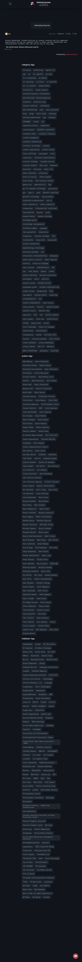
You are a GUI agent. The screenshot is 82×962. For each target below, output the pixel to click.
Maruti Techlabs (29, 513)
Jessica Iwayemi (29, 462)
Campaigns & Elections (49, 667)
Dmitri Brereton (42, 427)
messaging (54, 256)
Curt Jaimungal (42, 687)
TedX (40, 858)
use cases (54, 339)
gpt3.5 (31, 193)
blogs (31, 114)
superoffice (27, 847)
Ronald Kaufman (51, 575)
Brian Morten (39, 392)
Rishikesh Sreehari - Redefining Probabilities (36, 806)
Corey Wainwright (30, 412)
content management (30, 138)
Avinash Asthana (29, 377)
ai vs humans (29, 86)
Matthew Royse (28, 521)
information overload (46, 208)
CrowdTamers (27, 687)
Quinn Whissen (28, 564)
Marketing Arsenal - (48, 763)
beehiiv (26, 381)
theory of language (46, 327)
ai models (42, 78)
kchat (48, 212)
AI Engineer (27, 648)
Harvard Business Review (33, 718)
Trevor (52, 622)
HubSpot (26, 722)
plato (36, 279)
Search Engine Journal (34, 821)
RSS (9, 34)
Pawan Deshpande (29, 551)
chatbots (52, 117)
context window (48, 150)
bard (41, 110)
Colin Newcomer (51, 408)
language (43, 228)
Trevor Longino (29, 626)
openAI (35, 790)
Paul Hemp (53, 548)
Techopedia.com (43, 854)
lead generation (29, 232)
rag (51, 291)
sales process (28, 307)
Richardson (27, 802)
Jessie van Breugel (46, 462)
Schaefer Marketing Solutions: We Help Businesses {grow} (39, 816)
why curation (30, 350)
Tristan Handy (43, 626)
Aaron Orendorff (41, 361)
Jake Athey (27, 458)
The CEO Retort (41, 862)
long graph (52, 240)
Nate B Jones (50, 536)
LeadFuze (26, 755)
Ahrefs (37, 644)
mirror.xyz (46, 774)
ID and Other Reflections (33, 725)
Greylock (39, 710)
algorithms (44, 86)
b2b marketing (30, 110)
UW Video (26, 886)
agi (24, 74)
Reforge (54, 563)
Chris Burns (27, 400)
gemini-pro (27, 184)
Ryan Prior (27, 579)
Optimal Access (71, 54)
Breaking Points (37, 659)
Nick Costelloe (29, 544)
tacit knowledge (29, 327)
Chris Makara (40, 400)
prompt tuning (28, 291)
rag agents (27, 295)
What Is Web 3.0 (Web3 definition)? (37, 893)
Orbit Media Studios (49, 790)
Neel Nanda (41, 540)
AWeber (25, 656)
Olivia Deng (27, 548)
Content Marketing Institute (34, 675)
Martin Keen (44, 509)
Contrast (53, 675)
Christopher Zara (49, 404)
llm (53, 236)
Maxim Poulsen (30, 524)
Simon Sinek (41, 598)
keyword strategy (45, 216)
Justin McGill (28, 486)
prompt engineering (49, 287)
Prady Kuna (42, 559)
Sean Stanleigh (29, 591)
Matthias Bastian (44, 521)
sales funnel (48, 303)
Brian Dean (27, 392)
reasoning (53, 295)
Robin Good (45, 571)
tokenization (28, 331)
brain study (41, 114)
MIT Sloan (27, 778)
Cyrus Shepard (45, 412)
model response (51, 260)
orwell (51, 271)
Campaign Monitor (30, 667)
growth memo (46, 714)
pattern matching (30, 275)
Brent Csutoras (43, 388)
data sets (43, 165)
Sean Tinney (42, 591)
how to (49, 200)
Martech (26, 770)
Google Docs (27, 710)
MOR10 (36, 778)
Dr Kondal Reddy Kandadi (33, 435)
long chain (40, 240)
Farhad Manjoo (48, 439)
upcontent (48, 882)
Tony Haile (28, 622)
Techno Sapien (28, 854)
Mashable (36, 770)
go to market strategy (34, 188)
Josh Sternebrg (46, 474)
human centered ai (30, 204)
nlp (24, 271)
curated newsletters (44, 158)
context (46, 146)
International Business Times (38, 737)
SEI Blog (48, 825)
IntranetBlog (28, 747)
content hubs (29, 134)
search (40, 307)
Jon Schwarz (41, 470)
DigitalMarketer (29, 694)
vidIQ (35, 886)
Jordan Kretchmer (30, 474)
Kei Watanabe (28, 490)
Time (25, 882)
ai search (40, 82)
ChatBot (26, 671)
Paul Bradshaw (40, 548)
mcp (42, 252)
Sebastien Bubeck (30, 594)
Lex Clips (36, 755)
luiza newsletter (30, 763)
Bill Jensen (51, 381)
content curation (45, 129)
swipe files (36, 323)
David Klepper (40, 423)
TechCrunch (27, 850)
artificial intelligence (36, 98)
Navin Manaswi (28, 540)
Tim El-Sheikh (28, 610)
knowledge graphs (30, 220)
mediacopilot (48, 770)
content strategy (31, 146)
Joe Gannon (40, 466)
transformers (41, 331)
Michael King (46, 524)
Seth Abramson (45, 594)
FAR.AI (35, 702)
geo (50, 184)
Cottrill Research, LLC (32, 683)
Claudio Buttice (29, 408)
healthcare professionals (33, 200)
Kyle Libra (53, 490)
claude (36, 122)
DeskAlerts (40, 691)
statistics (52, 319)
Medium (25, 774)
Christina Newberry (30, 404)
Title (75, 34)
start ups (40, 319)
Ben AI (25, 659)
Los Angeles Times (40, 759)
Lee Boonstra (28, 493)
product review (29, 283)
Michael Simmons (29, 528)
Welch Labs (27, 889)
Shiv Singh (28, 598)
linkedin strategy (41, 236)
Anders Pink (27, 652)
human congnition (47, 204)
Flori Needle (39, 443)
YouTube (46, 897)
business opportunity (31, 117)
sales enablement (31, 303)
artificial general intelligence (36, 94)
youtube (54, 351)
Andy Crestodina (51, 369)
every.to (26, 702)
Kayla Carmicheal (45, 486)
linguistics (43, 232)
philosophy (27, 279)
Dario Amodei (40, 416)
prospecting (41, 291)
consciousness (28, 130)
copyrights (43, 154)
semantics (27, 315)
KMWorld (42, 751)
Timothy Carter (43, 610)
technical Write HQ (42, 850)
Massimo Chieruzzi (46, 513)
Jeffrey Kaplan (43, 747)
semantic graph (52, 307)
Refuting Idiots (29, 567)
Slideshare (27, 833)
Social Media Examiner (43, 833)
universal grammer (39, 339)
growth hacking (50, 192)
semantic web (44, 311)
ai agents (38, 74)
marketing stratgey (30, 252)
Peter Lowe (46, 555)
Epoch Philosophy (43, 698)
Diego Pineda (28, 427)
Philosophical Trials (31, 794)
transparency (28, 335)
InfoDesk (42, 454)
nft (53, 267)
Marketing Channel (42, 25)
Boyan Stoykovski (41, 384)
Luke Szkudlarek (29, 497)
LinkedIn (26, 759)
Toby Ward (42, 614)
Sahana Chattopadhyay (43, 579)
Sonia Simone (45, 602)
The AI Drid (27, 862)
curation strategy (30, 161)
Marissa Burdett (29, 501)
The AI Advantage (52, 858)
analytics (28, 90)
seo (35, 315)
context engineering (31, 150)
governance (52, 189)
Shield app (27, 829)
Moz (48, 778)
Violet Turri (28, 630)
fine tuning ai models (44, 181)
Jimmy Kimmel (28, 466)
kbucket (40, 212)
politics (45, 279)
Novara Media (28, 786)
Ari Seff (51, 652)
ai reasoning (28, 82)
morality (26, 263)
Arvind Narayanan (41, 373)
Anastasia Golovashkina (32, 369)
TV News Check (35, 882)
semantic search (29, 311)
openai (43, 271)
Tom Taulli (28, 618)
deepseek (53, 165)
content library (47, 134)
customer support (30, 165)
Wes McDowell (41, 630)
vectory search (29, 346)
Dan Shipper (27, 416)
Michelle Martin (29, 532)
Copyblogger (47, 679)
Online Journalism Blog (45, 786)
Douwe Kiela (43, 431)
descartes (27, 169)
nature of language (40, 263)
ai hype (49, 74)
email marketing (29, 173)
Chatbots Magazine (39, 671)
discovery (37, 169)
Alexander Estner (30, 365)
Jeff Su (37, 458)
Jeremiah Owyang (29, 751)
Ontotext (26, 790)
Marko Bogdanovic (30, 509)
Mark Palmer (43, 501)
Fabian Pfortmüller (30, 439)
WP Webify (36, 897)
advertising (38, 70)
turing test (50, 335)
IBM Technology (38, 722)
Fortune (52, 702)
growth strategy (31, 196)
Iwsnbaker (52, 454)
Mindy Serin (43, 532)
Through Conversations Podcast (38, 878)
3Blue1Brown (27, 361)
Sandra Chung (43, 583)
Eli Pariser (51, 435)
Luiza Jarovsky (42, 493)
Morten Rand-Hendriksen (32, 536)
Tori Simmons (42, 622)
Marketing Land (29, 766)
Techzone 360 (29, 858)
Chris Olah (53, 400)
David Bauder (43, 420)
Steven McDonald (29, 606)
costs (52, 154)
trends (38, 335)
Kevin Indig (41, 490)
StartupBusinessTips (31, 843)
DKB (50, 694)
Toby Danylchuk (29, 614)
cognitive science (30, 125)
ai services (51, 82)
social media (51, 315)
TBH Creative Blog (44, 847)
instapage (36, 729)
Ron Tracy (38, 575)
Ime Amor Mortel (29, 454)
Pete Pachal (43, 551)
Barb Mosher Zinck (46, 377)
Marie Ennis (43, 497)
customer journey (47, 161)
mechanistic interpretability (35, 256)
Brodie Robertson (30, 663)
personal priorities (48, 275)
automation (44, 106)
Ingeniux (26, 729)
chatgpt (26, 121)
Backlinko (35, 656)
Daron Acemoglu (29, 420)
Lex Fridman (48, 755)
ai (29, 74)
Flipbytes (27, 443)
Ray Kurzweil (42, 564)
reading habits (40, 295)
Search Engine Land (32, 825)
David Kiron (27, 423)
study (25, 323)
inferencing (27, 208)
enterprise (43, 173)
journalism (28, 212)
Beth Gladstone (38, 381)
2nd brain (27, 70)
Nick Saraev (50, 782)
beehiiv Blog (47, 656)
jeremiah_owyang (49, 458)
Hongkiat (49, 718)
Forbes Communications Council (35, 447)
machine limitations (31, 244)
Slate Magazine (41, 829)
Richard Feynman (45, 567)
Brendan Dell (28, 388)
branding (52, 114)
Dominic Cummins (29, 431)
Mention (35, 774)
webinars (50, 346)
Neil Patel (38, 782)
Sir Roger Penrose (30, 602)
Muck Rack (27, 782)
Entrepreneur (28, 698)
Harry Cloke (40, 451)
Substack (45, 843)
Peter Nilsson (28, 559)
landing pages (30, 228)
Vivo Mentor (44, 886)
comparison (44, 125)
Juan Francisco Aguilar (32, 482)
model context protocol (32, 260)
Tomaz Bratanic (43, 618)
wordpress (44, 351)
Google (51, 706)
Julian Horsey (52, 482)
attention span (40, 102)
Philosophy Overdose (33, 798)
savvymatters (29, 811)
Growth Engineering (30, 714)
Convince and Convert (31, 679)
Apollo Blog (40, 652)
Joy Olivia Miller (32, 478)
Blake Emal (27, 384)
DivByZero (42, 694)
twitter (26, 339)
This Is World (28, 874)
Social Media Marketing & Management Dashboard (38, 838)
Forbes (43, 702)
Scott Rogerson (43, 587)
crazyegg (48, 683)
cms (43, 122)
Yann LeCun (53, 630)
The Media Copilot (44, 870)
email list (48, 169)
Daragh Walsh (28, 691)
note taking (33, 271)
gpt (24, 193)
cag (44, 117)
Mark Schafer (39, 505)
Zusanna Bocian (29, 633)
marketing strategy (33, 248)
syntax (46, 323)
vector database (29, 343)
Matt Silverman (43, 517)
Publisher (60, 34)
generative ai (40, 184)
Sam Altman (28, 583)
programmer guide (30, 287)
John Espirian (53, 466)
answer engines (42, 90)
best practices (52, 110)
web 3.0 (41, 346)
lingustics (27, 236)
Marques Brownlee (45, 766)
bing (24, 114)
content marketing (32, 142)
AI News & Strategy (43, 648)
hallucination (47, 197)
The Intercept (28, 870)
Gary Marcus (27, 451)
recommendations (29, 299)
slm (41, 315)
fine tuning (27, 181)
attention (27, 102)
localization (28, 240)
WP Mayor (26, 897)
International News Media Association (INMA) (38, 742)
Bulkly (42, 663)
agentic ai (50, 70)
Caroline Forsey (47, 396)
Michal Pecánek (45, 528)
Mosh (42, 778)
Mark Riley (27, 505)
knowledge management (33, 224)
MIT (54, 774)
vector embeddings (46, 343)
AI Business (49, 644)
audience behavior (30, 106)
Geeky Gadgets (39, 706)
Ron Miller (27, 575)
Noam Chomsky (43, 544)
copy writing (29, 153)
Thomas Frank (44, 606)
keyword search (29, 216)
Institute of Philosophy (35, 733)
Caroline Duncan (29, 396)
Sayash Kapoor (28, 587)
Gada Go (26, 706)
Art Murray (27, 373)
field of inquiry (30, 177)
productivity (44, 283)
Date (69, 34)
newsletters (43, 267)
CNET (40, 408)
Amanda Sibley (45, 365)
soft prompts (28, 319)
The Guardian (40, 866)
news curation (28, 267)
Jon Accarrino (28, 470)
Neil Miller (53, 540)
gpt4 (38, 193)
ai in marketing (29, 78)
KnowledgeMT (52, 751)
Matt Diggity (28, 517)
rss (40, 299)
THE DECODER (27, 866)
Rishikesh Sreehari (30, 571)
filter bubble (45, 177)
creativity (27, 158)
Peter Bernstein (31, 555)
